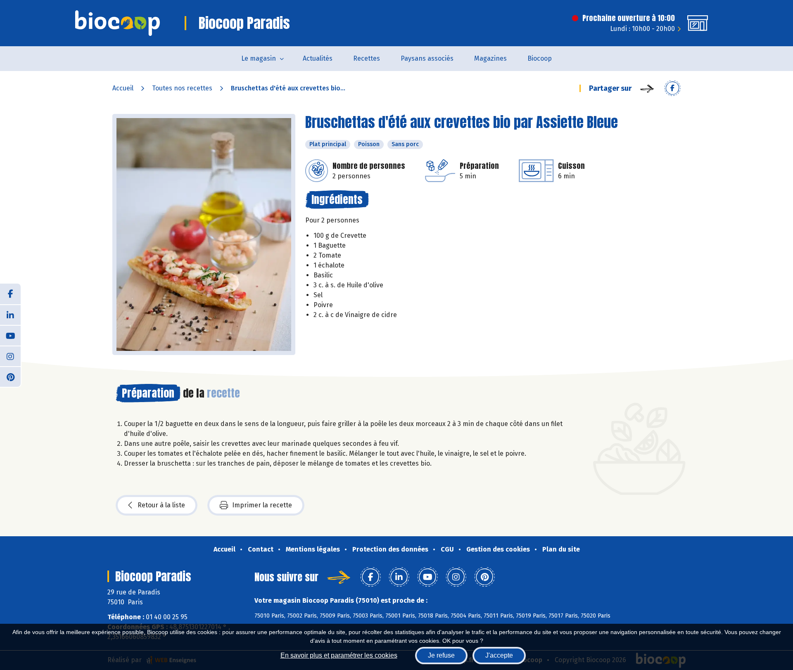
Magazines (490, 58)
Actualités (317, 58)
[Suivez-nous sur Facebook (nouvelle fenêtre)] (10, 294)
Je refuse (441, 655)
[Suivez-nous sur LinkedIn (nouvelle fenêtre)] (10, 314)
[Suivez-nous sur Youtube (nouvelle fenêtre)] (10, 335)
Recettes (366, 58)
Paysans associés (427, 58)
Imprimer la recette (262, 505)
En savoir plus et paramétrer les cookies (338, 655)
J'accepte (499, 655)
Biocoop (539, 58)
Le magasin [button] (258, 58)
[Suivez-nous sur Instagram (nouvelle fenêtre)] (10, 356)
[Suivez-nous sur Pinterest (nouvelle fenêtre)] (10, 376)
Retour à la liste (161, 505)
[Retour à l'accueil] (117, 23)
